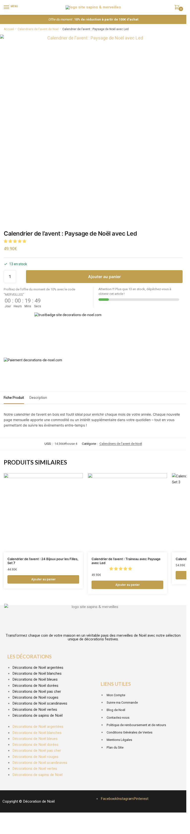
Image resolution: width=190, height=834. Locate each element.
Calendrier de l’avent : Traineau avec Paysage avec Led (126, 561)
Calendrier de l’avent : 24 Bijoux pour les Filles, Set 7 (42, 561)
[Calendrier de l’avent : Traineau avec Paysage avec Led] (127, 512)
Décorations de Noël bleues (35, 679)
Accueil (9, 29)
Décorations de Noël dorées (35, 685)
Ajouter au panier (104, 276)
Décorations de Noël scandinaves (39, 703)
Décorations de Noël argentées (37, 667)
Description (38, 397)
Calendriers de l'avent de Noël (38, 29)
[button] (15, 241)
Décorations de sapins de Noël (37, 715)
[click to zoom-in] (93, 128)
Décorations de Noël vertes (34, 709)
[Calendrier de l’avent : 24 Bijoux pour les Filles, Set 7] (43, 512)
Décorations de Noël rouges (35, 697)
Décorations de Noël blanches (37, 673)
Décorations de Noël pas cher (36, 691)
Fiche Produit (14, 397)
